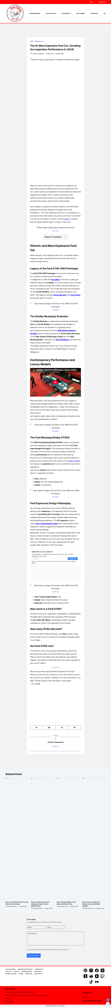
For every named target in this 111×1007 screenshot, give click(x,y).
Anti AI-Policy (38, 971)
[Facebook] (36, 727)
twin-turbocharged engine (47, 524)
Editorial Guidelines (11, 973)
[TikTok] (91, 982)
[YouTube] (97, 976)
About (91, 2)
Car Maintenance (34, 13)
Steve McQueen (62, 340)
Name (30, 927)
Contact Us (9, 971)
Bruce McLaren (60, 295)
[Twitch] (102, 976)
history (67, 219)
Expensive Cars (59, 53)
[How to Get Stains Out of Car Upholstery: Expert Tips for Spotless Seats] (42, 838)
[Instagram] (91, 970)
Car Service (94, 13)
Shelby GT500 (74, 461)
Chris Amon (75, 295)
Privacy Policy (38, 973)
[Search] (6, 2)
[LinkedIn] (74, 727)
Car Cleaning (80, 13)
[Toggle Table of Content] (64, 236)
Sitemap (21, 973)
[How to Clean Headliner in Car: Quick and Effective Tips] (68, 838)
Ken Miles (56, 280)
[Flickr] (97, 982)
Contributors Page (26, 971)
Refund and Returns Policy (25, 969)
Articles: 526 (55, 746)
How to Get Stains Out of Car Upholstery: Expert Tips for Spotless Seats (40, 904)
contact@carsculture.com (92, 1000)
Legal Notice (28, 973)
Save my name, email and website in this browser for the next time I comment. (49, 949)
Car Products (66, 13)
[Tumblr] (85, 976)
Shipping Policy (39, 969)
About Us (16, 971)
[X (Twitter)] (49, 727)
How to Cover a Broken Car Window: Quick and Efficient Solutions (91, 904)
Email (50, 927)
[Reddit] (91, 976)
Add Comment (32, 933)
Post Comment (33, 955)
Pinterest (56, 230)
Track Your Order (11, 969)
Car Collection (51, 13)
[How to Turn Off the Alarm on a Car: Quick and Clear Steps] (17, 838)
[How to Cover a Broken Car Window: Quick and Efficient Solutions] (93, 838)
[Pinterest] (62, 727)
